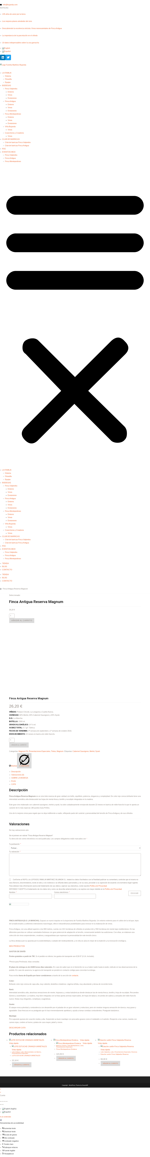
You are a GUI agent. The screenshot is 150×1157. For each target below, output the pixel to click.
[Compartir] (4, 1101)
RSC (4, 149)
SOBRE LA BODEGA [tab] (19, 778)
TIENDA (5, 563)
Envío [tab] (13, 781)
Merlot (92, 751)
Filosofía (8, 79)
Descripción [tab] (16, 772)
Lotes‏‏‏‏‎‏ (22, 1052)
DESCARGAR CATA (17, 1028)
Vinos (10, 95)
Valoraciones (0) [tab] (17, 775)
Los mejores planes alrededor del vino (17, 21)
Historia (8, 76)
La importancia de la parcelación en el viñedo (20, 35)
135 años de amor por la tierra (13, 14)
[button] (75, 316)
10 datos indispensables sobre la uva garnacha (20, 43)
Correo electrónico (62, 892)
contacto (75, 975)
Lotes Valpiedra (105, 1052)
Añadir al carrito (21, 620)
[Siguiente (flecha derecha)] (3, 1104)
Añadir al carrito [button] (21, 1065)
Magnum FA (23, 751)
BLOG (4, 566)
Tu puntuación (15, 844)
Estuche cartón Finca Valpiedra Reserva (114, 1054)
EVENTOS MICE (9, 152)
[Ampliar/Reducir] (1, 1101)
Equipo (8, 82)
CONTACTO (7, 570)
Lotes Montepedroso (73, 1045)
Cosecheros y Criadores (14, 133)
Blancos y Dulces (61, 1045)
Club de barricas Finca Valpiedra (18, 142)
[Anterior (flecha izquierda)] (1, 1104)
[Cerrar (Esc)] (6, 1101)
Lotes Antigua (16, 1052)
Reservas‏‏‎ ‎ (134, 1052)
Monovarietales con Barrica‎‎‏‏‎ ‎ (33, 1052)
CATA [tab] (13, 784)
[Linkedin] (2, 57)
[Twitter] (8, 57)
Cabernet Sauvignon (81, 751)
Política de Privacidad (98, 886)
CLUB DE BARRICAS (11, 139)
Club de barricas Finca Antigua (17, 145)
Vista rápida (84, 1040)
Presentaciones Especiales (39, 751)
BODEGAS (6, 85)
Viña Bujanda (10, 126)
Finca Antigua (10, 101)
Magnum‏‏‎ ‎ (60, 751)
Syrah (97, 751)
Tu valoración (14, 852)
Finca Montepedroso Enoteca (66, 1049)
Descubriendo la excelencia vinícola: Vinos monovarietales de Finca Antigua (32, 28)
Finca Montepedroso (13, 114)
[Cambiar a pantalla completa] (3, 1101)
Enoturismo (12, 98)
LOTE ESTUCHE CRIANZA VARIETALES (26, 1055)
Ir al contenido (5, 1117)
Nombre (13, 892)
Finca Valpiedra (11, 89)
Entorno (11, 92)
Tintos (53, 751)
